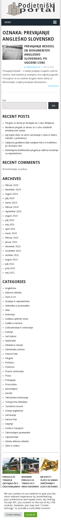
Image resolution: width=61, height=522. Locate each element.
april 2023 (10, 229)
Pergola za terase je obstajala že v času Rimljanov (29, 123)
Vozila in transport (14, 428)
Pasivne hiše (11, 354)
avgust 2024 (11, 194)
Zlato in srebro (12, 445)
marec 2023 (11, 233)
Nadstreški (10, 340)
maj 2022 (9, 272)
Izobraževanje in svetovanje (19, 327)
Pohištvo (9, 362)
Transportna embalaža (16, 402)
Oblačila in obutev (14, 345)
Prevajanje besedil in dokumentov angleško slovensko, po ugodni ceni (39, 54)
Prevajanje (10, 380)
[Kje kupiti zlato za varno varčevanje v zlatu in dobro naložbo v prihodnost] (49, 465)
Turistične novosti (14, 406)
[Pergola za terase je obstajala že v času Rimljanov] (11, 465)
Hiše (7, 310)
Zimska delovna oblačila (17, 441)
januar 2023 (11, 242)
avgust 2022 (11, 259)
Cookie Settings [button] (13, 514)
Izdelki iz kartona (13, 323)
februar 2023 (11, 237)
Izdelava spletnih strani (16, 319)
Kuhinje (9, 332)
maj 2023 (9, 224)
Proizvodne (11, 384)
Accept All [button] (30, 514)
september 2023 (13, 211)
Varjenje (9, 424)
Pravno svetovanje (14, 371)
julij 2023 (9, 220)
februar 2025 (11, 185)
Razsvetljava (11, 389)
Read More (53, 86)
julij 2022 (9, 264)
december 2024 (13, 189)
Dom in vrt (10, 297)
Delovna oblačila (13, 292)
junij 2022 (10, 268)
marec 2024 (11, 202)
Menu (8, 22)
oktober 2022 (12, 255)
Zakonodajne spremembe (17, 432)
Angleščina (10, 288)
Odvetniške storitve (15, 349)
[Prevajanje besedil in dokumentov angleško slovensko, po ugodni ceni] (12, 52)
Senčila (8, 393)
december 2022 (13, 246)
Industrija (10, 314)
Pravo (8, 375)
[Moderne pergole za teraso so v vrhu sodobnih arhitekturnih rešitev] (30, 465)
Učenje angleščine (14, 410)
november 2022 (13, 250)
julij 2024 (9, 198)
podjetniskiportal (32, 67)
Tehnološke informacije (16, 397)
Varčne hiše (11, 419)
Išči (4, 100)
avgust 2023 (11, 216)
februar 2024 (11, 207)
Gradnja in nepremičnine (17, 301)
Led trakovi (10, 336)
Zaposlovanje (11, 437)
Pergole (9, 358)
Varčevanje (10, 415)
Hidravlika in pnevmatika (17, 305)
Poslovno (9, 367)
